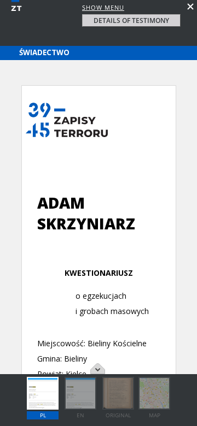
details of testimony (131, 20)
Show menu (103, 7)
